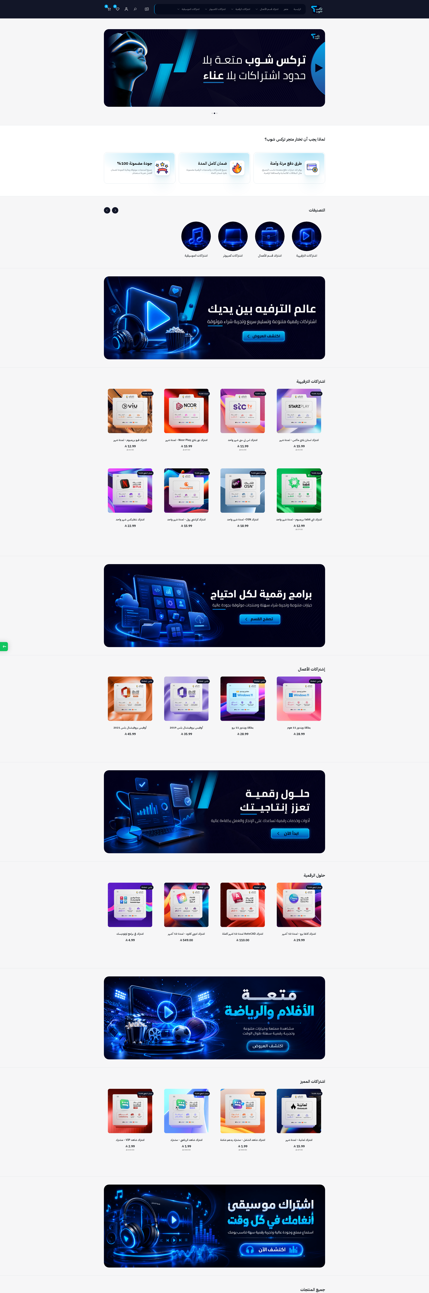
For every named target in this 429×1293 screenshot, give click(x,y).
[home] (316, 9)
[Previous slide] (321, 72)
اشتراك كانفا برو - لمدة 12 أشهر (299, 934)
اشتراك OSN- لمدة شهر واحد (242, 519)
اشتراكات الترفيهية (306, 255)
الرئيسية (297, 9)
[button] (115, 210)
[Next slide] (107, 72)
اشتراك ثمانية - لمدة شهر (299, 1140)
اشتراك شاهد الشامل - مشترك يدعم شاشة (242, 1140)
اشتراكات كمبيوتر (233, 255)
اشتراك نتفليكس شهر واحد (130, 519)
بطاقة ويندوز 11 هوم (299, 728)
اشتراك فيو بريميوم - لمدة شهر (130, 440)
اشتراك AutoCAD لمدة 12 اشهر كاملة (242, 934)
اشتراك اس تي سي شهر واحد (242, 440)
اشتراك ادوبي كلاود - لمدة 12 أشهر (186, 934)
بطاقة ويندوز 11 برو (243, 728)
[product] (299, 411)
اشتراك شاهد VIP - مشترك (130, 1140)
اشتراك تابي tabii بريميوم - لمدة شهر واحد (299, 519)
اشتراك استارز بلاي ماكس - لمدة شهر (299, 440)
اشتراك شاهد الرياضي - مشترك (186, 1140)
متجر (286, 9)
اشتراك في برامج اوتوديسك (130, 934)
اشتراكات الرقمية (242, 9)
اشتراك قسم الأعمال (269, 9)
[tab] (217, 113)
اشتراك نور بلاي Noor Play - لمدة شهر (186, 440)
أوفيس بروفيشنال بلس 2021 (130, 728)
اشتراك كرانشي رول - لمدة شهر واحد (186, 519)
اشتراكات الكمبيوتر (217, 9)
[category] (306, 236)
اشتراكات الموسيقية (191, 9)
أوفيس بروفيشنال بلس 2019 (186, 728)
